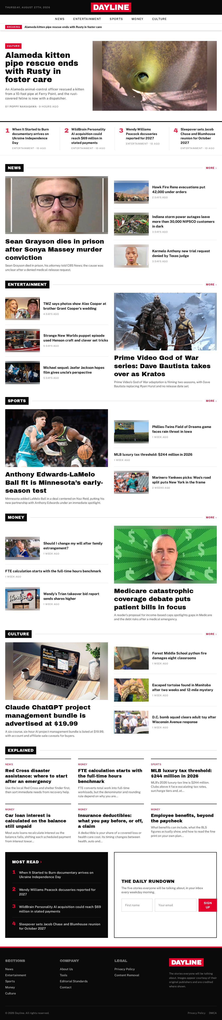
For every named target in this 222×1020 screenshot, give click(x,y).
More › (211, 167)
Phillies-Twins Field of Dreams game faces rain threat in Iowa (181, 429)
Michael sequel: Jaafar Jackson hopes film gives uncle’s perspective (73, 370)
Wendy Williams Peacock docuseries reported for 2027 (141, 133)
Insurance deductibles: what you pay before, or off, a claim (110, 821)
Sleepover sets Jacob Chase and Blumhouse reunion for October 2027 (198, 136)
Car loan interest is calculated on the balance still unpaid (35, 821)
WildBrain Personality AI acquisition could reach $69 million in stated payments (88, 136)
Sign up (208, 905)
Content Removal (126, 975)
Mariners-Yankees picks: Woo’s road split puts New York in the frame (181, 479)
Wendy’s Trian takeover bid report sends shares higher (71, 596)
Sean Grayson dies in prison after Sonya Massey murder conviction (54, 249)
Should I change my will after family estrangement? (73, 545)
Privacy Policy (124, 969)
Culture (159, 19)
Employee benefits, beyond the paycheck (182, 818)
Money (138, 19)
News (60, 19)
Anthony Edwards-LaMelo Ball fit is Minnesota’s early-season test (54, 482)
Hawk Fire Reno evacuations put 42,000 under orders (178, 189)
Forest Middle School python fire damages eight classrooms (179, 655)
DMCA (213, 1013)
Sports (116, 19)
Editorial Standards (74, 981)
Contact (66, 987)
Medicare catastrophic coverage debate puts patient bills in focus (154, 599)
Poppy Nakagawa (23, 106)
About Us (66, 969)
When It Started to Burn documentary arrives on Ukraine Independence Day (30, 136)
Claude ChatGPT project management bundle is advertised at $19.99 (47, 715)
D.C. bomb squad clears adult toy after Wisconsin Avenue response (184, 719)
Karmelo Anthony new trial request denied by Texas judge (181, 253)
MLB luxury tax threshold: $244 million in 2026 (153, 454)
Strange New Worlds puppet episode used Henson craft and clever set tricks (75, 337)
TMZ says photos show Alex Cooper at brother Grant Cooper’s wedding (74, 306)
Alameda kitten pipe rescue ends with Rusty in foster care (63, 27)
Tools (63, 975)
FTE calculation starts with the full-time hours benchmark (53, 571)
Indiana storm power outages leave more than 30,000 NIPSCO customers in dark (183, 221)
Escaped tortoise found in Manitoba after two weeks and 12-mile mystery (182, 687)
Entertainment (87, 19)
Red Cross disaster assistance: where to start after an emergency (36, 776)
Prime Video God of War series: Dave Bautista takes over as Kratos (162, 365)
